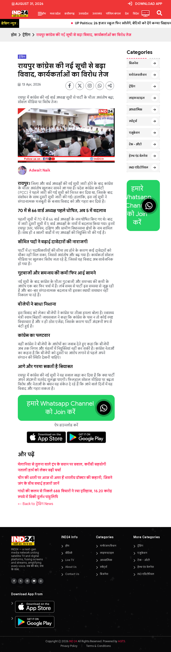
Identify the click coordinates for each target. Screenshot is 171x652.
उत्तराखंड (97, 13)
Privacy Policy (69, 646)
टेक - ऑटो (135, 144)
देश (127, 13)
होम (44, 13)
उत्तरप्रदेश (83, 13)
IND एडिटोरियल (138, 167)
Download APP (148, 4)
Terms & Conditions (98, 646)
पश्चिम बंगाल (113, 13)
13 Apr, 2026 (31, 84)
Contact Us (72, 574)
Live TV (69, 560)
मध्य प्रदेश (55, 13)
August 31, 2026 (29, 4)
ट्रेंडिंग (26, 35)
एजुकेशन (134, 133)
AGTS (121, 641)
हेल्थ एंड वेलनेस (138, 156)
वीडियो (68, 552)
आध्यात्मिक (135, 109)
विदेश (136, 13)
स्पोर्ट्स (133, 121)
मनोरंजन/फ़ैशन (138, 75)
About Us (70, 566)
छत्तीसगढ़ (70, 13)
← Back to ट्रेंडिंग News (35, 504)
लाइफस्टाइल (137, 98)
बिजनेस (133, 63)
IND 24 (73, 641)
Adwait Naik (39, 170)
